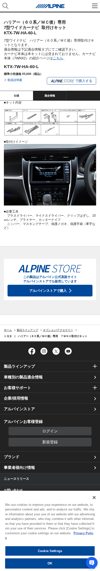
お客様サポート (17, 388)
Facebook (31, 351)
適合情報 (49, 95)
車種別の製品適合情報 (23, 377)
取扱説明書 (15, 80)
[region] (50, 531)
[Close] (94, 497)
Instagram (44, 351)
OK (50, 563)
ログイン (50, 431)
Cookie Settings (50, 551)
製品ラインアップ (19, 366)
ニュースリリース (16, 479)
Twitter (56, 351)
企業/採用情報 (16, 398)
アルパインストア (19, 409)
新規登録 (50, 442)
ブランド (11, 457)
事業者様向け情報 (19, 467)
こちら (58, 58)
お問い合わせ (13, 490)
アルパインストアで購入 (48, 291)
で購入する (83, 81)
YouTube (68, 351)
